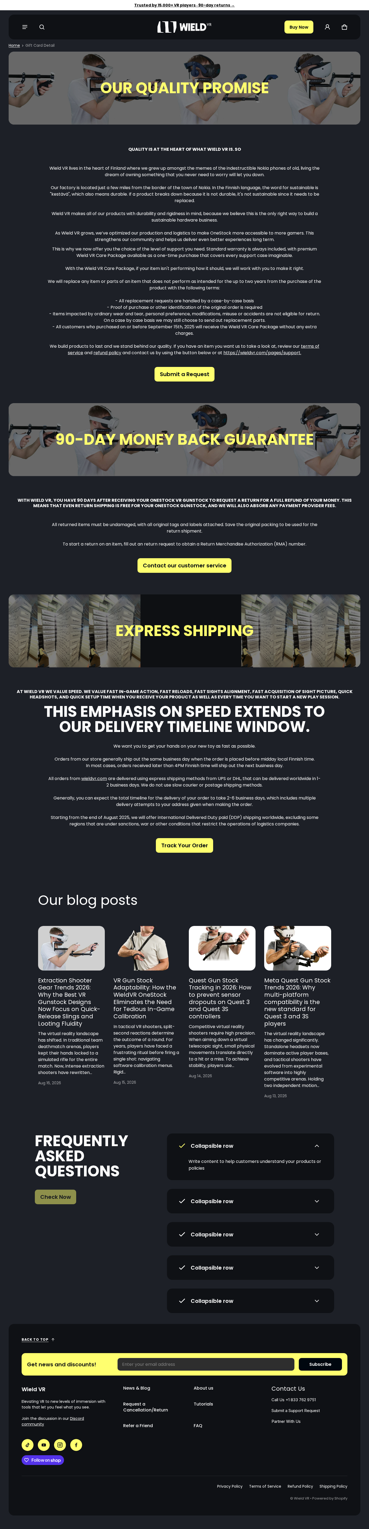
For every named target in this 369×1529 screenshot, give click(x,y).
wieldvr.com (94, 778)
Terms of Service (265, 1486)
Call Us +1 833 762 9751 (293, 1399)
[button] (41, 27)
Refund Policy (300, 1486)
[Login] (327, 27)
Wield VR (301, 1498)
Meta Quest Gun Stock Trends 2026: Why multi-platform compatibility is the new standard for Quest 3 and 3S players (297, 1002)
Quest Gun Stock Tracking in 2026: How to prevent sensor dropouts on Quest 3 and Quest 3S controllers (220, 998)
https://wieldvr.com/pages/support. (262, 353)
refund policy (107, 353)
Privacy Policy (230, 1486)
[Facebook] (76, 1445)
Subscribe (320, 1364)
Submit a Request (184, 374)
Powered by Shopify (329, 1498)
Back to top (35, 1339)
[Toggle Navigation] (24, 27)
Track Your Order (184, 845)
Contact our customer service (184, 565)
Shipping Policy (333, 1486)
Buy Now (299, 27)
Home (14, 45)
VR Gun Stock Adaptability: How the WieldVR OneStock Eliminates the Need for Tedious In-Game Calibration (144, 998)
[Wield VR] (184, 27)
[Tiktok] (27, 1445)
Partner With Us (286, 1421)
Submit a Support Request (295, 1410)
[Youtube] (44, 1445)
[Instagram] (60, 1445)
